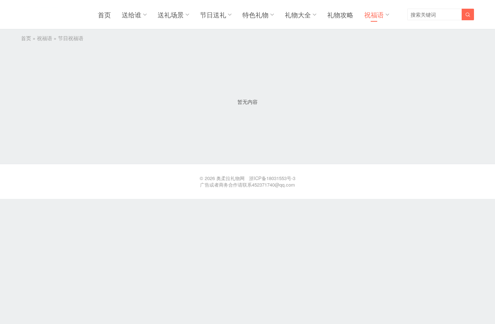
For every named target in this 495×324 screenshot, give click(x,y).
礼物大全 (298, 14)
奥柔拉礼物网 (230, 178)
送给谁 (131, 14)
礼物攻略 (340, 14)
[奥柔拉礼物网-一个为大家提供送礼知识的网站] (39, 14)
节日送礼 (213, 14)
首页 (104, 14)
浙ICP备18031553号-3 (272, 178)
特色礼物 (255, 14)
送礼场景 (171, 14)
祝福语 (374, 14)
